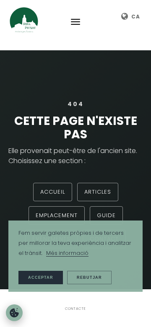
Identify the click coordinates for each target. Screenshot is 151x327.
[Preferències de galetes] (14, 312)
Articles (97, 192)
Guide (106, 215)
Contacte (75, 308)
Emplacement (57, 215)
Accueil (52, 192)
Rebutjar (89, 277)
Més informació (67, 253)
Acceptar (40, 277)
